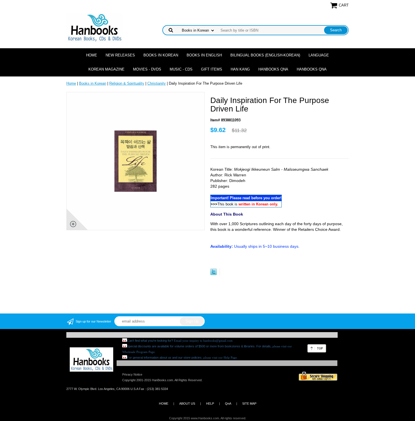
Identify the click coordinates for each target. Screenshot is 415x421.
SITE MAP (249, 403)
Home (91, 55)
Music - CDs (181, 69)
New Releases (120, 55)
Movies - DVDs (147, 69)
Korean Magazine (106, 69)
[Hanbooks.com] (94, 27)
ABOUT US (187, 403)
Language (319, 55)
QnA (228, 403)
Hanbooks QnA (273, 69)
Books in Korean (160, 55)
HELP (210, 403)
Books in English (204, 55)
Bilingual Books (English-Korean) (265, 55)
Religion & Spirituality (126, 83)
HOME (163, 403)
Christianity (156, 83)
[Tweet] (213, 274)
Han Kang (240, 69)
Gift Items (211, 69)
